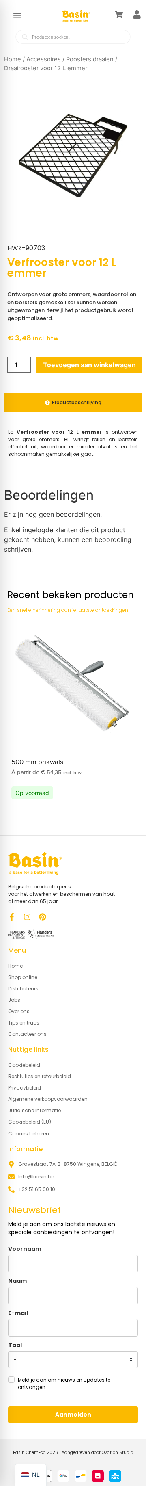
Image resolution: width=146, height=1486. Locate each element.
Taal (15, 1345)
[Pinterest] (42, 917)
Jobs (14, 999)
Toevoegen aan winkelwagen (89, 365)
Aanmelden (73, 1414)
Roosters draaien (90, 59)
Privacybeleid (24, 1087)
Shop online (22, 977)
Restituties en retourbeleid (39, 1076)
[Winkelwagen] (119, 15)
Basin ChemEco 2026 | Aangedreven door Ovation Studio (73, 1452)
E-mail (18, 1313)
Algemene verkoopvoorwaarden (48, 1099)
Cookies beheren (28, 1133)
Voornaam (24, 1249)
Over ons (19, 1011)
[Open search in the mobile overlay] (73, 36)
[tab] (73, 402)
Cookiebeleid (24, 1064)
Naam (17, 1281)
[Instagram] (27, 917)
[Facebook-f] (11, 917)
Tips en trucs (23, 1022)
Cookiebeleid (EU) (29, 1121)
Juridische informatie (34, 1110)
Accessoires (43, 59)
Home (12, 59)
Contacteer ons (27, 1034)
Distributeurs (23, 988)
